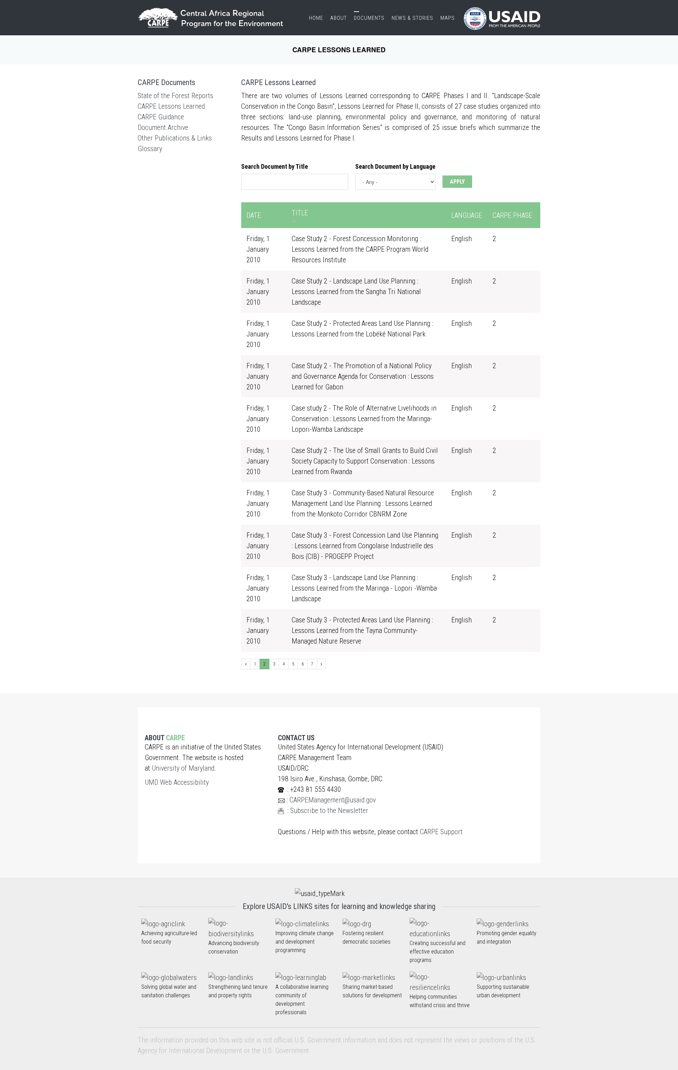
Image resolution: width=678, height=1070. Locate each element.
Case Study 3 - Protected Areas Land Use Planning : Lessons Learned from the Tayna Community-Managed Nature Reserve (362, 630)
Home (316, 18)
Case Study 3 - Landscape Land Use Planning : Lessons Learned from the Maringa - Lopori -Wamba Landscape (364, 588)
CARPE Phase (512, 215)
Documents (369, 18)
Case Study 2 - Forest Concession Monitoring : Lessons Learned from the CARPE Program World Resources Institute (360, 249)
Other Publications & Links (175, 138)
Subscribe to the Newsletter (329, 810)
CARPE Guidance (161, 117)
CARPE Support (441, 831)
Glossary (150, 148)
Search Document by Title (274, 166)
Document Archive (163, 127)
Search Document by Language (395, 166)
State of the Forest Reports (175, 95)
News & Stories (412, 18)
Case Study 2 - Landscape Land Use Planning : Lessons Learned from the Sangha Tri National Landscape (356, 291)
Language (466, 215)
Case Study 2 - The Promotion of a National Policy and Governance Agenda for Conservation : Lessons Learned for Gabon (363, 376)
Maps (447, 18)
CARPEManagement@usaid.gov (333, 800)
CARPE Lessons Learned (171, 106)
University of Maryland (183, 768)
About (338, 18)
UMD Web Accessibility (177, 782)
